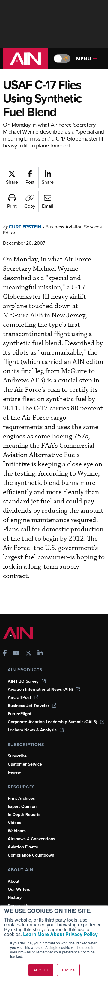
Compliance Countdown (31, 855)
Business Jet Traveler (28, 705)
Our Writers (19, 889)
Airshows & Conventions (31, 838)
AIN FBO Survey (23, 681)
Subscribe (17, 756)
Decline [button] (68, 969)
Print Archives (21, 798)
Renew (14, 772)
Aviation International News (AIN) (40, 689)
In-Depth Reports (24, 814)
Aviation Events (23, 847)
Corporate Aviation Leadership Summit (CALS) (52, 721)
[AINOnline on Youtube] (16, 653)
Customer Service (25, 764)
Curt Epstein (25, 226)
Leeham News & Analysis (32, 730)
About (14, 881)
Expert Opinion (22, 806)
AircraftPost (19, 697)
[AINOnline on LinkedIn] (40, 653)
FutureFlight (20, 713)
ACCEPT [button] (41, 969)
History (15, 897)
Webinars (17, 830)
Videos (14, 822)
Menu (84, 58)
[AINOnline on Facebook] (5, 653)
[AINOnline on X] (29, 653)
